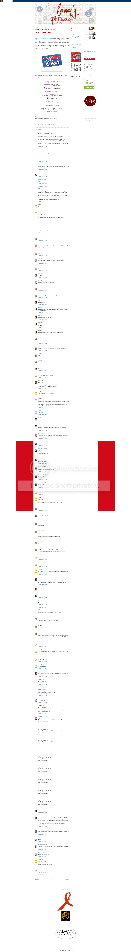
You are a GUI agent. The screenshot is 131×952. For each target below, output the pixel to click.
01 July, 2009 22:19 (42, 702)
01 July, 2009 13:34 (42, 553)
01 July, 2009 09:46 (42, 263)
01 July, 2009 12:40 (42, 438)
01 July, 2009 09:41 (42, 240)
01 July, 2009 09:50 (42, 284)
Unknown (39, 859)
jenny (72, 29)
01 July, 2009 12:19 (42, 430)
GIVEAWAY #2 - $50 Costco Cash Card (45, 29)
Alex (39, 237)
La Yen (39, 252)
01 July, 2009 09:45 (42, 255)
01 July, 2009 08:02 (42, 208)
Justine (39, 617)
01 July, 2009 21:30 (42, 654)
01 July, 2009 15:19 (42, 591)
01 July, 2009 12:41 (42, 445)
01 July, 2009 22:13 (42, 676)
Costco (48, 45)
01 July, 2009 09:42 (42, 248)
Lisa (38, 625)
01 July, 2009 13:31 (42, 544)
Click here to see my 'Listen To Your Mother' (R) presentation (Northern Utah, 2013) (76, 46)
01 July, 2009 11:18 (42, 343)
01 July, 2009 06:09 (42, 201)
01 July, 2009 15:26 (42, 604)
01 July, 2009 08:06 (42, 219)
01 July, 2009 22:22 (42, 751)
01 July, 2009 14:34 (42, 566)
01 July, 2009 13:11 (42, 527)
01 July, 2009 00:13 (42, 154)
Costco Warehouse (47, 41)
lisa (38, 204)
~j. (71, 30)
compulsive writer (41, 179)
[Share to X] (51, 124)
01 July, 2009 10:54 (42, 327)
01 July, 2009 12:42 (42, 455)
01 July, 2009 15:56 (42, 614)
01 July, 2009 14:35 (42, 574)
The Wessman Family (42, 837)
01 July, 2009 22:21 (42, 734)
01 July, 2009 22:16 (42, 684)
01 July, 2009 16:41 (42, 639)
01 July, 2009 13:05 (42, 510)
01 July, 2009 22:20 (42, 713)
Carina (39, 172)
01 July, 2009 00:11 (42, 146)
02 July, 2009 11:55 (42, 856)
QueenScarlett (40, 556)
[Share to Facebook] (53, 124)
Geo (38, 417)
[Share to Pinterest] (54, 124)
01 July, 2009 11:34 (42, 370)
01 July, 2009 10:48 (42, 312)
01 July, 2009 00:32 (42, 176)
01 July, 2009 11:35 (42, 377)
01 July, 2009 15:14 (42, 584)
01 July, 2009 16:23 (42, 622)
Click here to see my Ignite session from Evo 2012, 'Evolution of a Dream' (76, 38)
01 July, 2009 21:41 (42, 668)
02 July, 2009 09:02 (42, 834)
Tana (39, 490)
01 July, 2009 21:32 (42, 661)
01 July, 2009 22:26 (42, 806)
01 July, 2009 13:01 (42, 494)
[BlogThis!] (50, 124)
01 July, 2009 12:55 (42, 487)
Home (52, 879)
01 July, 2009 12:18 (42, 421)
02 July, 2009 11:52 (42, 849)
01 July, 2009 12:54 (42, 479)
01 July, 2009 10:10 (42, 290)
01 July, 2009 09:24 (42, 225)
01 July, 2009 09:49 (42, 277)
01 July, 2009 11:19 (42, 350)
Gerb (39, 809)
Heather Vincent (41, 458)
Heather (39, 562)
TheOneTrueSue (41, 433)
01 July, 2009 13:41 (42, 559)
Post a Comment (38, 877)
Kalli (39, 337)
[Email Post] (47, 124)
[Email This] (49, 124)
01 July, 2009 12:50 (42, 463)
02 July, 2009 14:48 (42, 874)
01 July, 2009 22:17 (42, 695)
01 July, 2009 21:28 (42, 646)
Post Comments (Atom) (44, 881)
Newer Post (37, 879)
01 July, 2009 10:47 (42, 304)
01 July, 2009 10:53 (42, 319)
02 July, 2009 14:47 (42, 866)
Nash (39, 373)
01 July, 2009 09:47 (42, 270)
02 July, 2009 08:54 (42, 812)
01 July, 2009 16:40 (42, 629)
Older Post (67, 879)
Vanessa (39, 131)
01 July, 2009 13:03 (42, 504)
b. (38, 577)
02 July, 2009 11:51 (42, 841)
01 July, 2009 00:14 (42, 161)
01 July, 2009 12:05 (42, 407)
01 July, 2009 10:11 (42, 297)
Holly (39, 643)
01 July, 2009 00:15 (42, 169)
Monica (39, 600)
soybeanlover (40, 698)
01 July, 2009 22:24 (42, 762)
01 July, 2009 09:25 (42, 234)
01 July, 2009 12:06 (42, 414)
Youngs (39, 541)
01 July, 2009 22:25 (42, 773)
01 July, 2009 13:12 (42, 538)
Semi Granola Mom (41, 441)
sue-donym (40, 507)
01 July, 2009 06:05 (42, 183)
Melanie (39, 367)
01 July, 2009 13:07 (42, 519)
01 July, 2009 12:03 (42, 395)
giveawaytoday (50, 77)
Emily (39, 300)
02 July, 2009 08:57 (42, 826)
